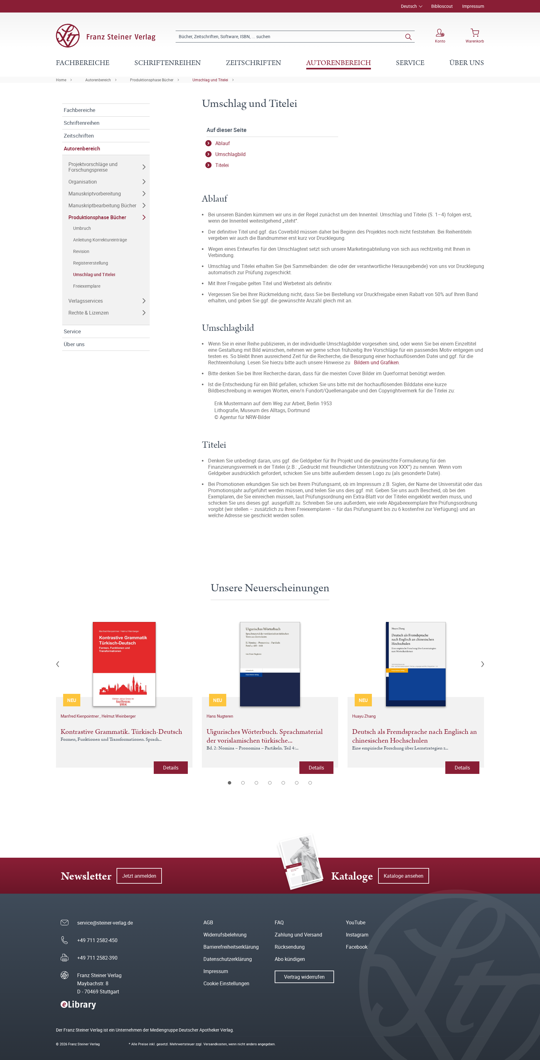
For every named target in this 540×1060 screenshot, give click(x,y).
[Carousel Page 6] (297, 783)
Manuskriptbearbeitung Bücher (102, 205)
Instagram (357, 934)
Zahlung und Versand (298, 934)
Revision (81, 251)
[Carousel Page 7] (310, 783)
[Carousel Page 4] (270, 783)
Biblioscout (442, 6)
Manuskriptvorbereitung (94, 193)
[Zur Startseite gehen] (105, 36)
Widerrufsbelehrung (225, 934)
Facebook (357, 946)
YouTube (355, 922)
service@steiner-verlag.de (105, 922)
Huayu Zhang (364, 716)
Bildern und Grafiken (376, 362)
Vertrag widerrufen (304, 976)
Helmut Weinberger (119, 716)
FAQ (279, 922)
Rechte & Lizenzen (88, 312)
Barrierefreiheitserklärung (231, 946)
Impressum (473, 6)
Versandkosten (215, 1044)
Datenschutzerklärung (227, 959)
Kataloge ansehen (403, 875)
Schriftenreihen (81, 122)
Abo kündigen (290, 959)
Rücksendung (290, 946)
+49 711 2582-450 (97, 940)
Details (170, 767)
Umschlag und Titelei (210, 80)
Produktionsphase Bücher (151, 80)
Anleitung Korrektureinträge (100, 240)
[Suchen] (408, 37)
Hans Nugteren (220, 716)
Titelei (222, 165)
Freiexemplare (86, 286)
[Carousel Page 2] (243, 783)
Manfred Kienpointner (80, 716)
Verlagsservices (85, 300)
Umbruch (82, 228)
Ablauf (222, 143)
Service (72, 331)
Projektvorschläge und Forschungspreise (93, 167)
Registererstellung (90, 263)
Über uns (74, 344)
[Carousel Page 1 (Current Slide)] (230, 783)
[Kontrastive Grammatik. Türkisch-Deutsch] (124, 664)
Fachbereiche (79, 110)
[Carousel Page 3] (256, 783)
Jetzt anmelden (139, 875)
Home (61, 80)
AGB (208, 922)
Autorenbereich (98, 80)
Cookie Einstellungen (226, 983)
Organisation (82, 181)
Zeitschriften (79, 135)
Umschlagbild (230, 154)
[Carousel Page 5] (283, 783)
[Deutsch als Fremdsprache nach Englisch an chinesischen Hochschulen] (416, 664)
